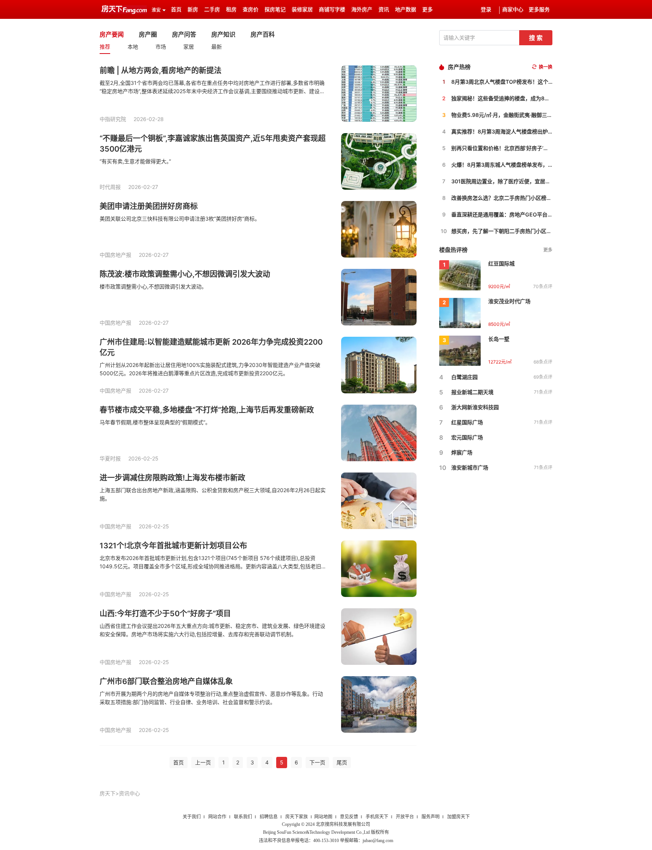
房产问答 (184, 34)
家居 (188, 46)
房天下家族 (296, 816)
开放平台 (405, 816)
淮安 (156, 10)
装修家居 (302, 9)
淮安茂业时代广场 (509, 301)
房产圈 (148, 34)
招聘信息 (269, 816)
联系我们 (243, 816)
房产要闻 (112, 34)
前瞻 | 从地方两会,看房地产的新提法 (160, 70)
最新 (216, 46)
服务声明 (430, 816)
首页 (176, 9)
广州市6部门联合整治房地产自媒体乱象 (166, 681)
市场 (160, 46)
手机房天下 (377, 816)
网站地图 (323, 816)
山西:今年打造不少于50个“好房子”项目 (165, 613)
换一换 (545, 67)
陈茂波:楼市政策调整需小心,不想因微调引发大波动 (185, 274)
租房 (231, 9)
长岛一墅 (498, 339)
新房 (193, 9)
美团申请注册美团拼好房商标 (149, 206)
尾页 (342, 762)
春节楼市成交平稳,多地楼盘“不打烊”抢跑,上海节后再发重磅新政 (207, 409)
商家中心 (512, 9)
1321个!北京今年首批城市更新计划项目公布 (173, 545)
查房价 (250, 9)
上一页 (203, 762)
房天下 (107, 793)
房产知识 (223, 34)
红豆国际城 (501, 263)
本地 (133, 46)
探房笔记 (275, 9)
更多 (547, 250)
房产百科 (263, 34)
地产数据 (405, 9)
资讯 (383, 9)
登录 (486, 9)
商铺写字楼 (332, 9)
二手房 (212, 9)
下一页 (317, 762)
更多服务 (539, 9)
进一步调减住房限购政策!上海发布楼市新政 (172, 477)
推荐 (105, 46)
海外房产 (361, 9)
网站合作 (217, 816)
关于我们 (192, 816)
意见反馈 (349, 816)
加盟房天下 (458, 816)
